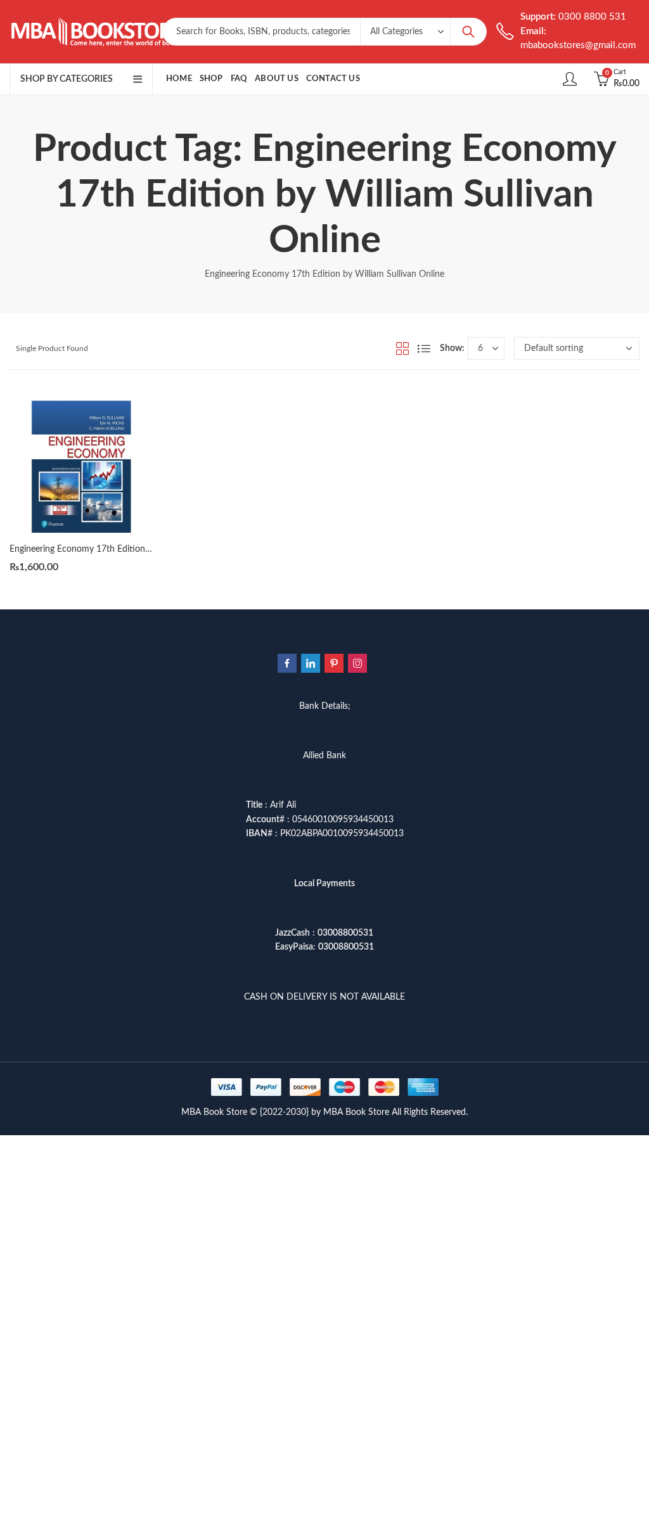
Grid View (402, 348)
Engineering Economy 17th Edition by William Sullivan (115, 549)
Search (468, 32)
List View (424, 348)
